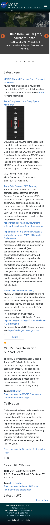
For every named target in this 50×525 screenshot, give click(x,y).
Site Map (24, 513)
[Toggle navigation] (45, 6)
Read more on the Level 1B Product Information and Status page (21, 488)
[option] (24, 33)
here (41, 92)
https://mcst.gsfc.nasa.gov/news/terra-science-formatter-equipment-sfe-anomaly (24, 224)
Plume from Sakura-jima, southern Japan (25, 36)
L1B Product (16, 483)
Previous (3, 36)
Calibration (15, 390)
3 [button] (24, 61)
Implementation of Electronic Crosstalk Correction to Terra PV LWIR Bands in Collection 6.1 (23, 235)
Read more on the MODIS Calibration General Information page (22, 396)
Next (46, 36)
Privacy (10, 515)
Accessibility (23, 515)
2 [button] (20, 61)
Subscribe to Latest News (5, 343)
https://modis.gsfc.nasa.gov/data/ (24, 330)
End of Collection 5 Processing (19, 290)
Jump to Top (42, 500)
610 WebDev (25, 510)
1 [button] (16, 61)
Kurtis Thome (17, 508)
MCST (13, 4)
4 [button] (29, 61)
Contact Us (12, 513)
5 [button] (33, 61)
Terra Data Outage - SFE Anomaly (21, 186)
